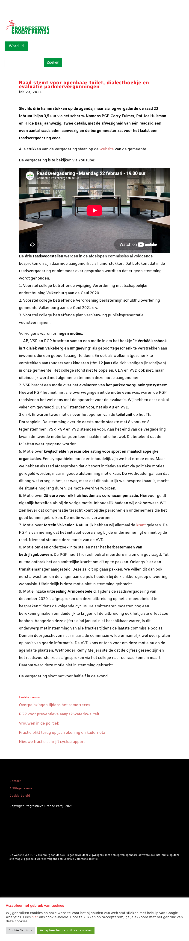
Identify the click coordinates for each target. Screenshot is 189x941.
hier (35, 917)
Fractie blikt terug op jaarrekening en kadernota (62, 732)
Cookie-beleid (19, 796)
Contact (15, 781)
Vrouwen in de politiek (39, 723)
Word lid (16, 46)
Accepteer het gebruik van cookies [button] (66, 930)
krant (141, 525)
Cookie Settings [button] (20, 930)
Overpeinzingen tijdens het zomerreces (54, 705)
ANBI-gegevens (20, 788)
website (107, 149)
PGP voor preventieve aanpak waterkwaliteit (59, 714)
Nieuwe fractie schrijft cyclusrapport (52, 742)
